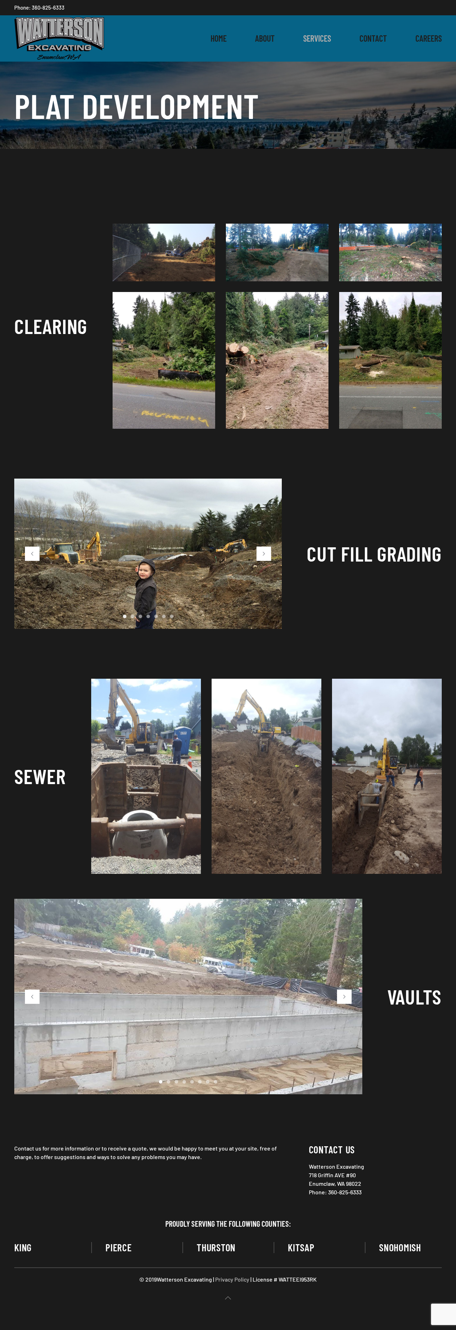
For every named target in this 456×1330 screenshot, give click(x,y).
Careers (428, 38)
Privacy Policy (232, 1279)
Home (219, 38)
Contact (373, 38)
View (163, 252)
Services (317, 38)
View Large (181, 798)
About (265, 38)
